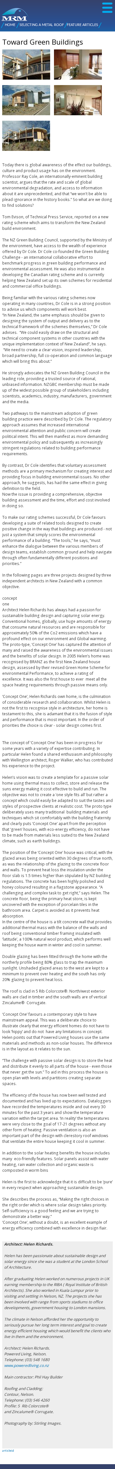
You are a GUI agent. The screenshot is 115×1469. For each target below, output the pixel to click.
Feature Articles (82, 25)
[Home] (4, 11)
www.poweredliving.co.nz (26, 1365)
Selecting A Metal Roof (41, 25)
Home (10, 25)
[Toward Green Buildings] (26, 82)
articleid (8, 1450)
